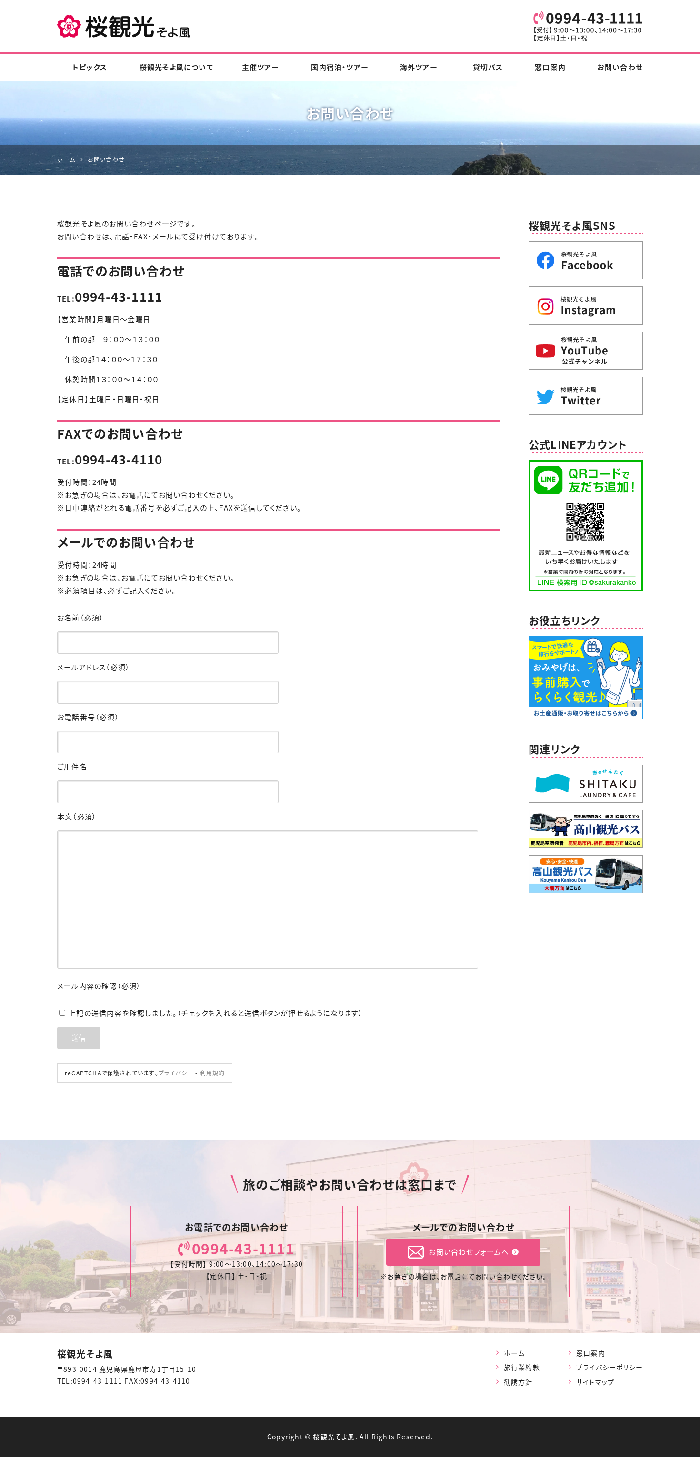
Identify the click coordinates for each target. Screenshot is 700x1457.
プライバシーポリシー (609, 1367)
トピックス (89, 67)
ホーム (514, 1353)
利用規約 (212, 1073)
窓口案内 (550, 67)
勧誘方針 (518, 1382)
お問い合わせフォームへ (469, 1252)
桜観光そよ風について (176, 67)
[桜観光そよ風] (123, 26)
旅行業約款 (522, 1367)
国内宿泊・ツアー (340, 67)
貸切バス (488, 67)
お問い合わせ (620, 67)
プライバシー (176, 1073)
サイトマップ (595, 1382)
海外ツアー (419, 67)
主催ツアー (261, 67)
